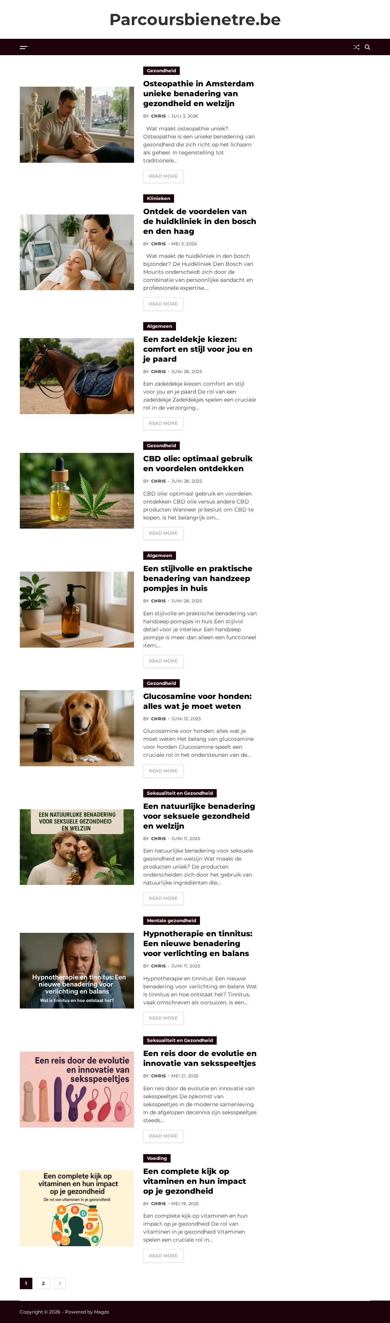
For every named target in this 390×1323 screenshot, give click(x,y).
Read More (163, 176)
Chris (158, 116)
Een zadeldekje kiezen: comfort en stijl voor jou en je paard (198, 349)
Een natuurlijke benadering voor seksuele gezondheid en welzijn (199, 816)
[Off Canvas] (23, 47)
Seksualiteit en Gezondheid (180, 793)
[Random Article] (356, 47)
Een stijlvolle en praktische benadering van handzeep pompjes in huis (198, 578)
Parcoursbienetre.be (195, 19)
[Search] (367, 47)
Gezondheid (161, 70)
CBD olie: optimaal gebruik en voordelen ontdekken (198, 463)
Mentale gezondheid (171, 920)
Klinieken (158, 198)
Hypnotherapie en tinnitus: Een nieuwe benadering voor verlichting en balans (198, 943)
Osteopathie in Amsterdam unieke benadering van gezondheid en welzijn (198, 93)
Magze (101, 1312)
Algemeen (159, 326)
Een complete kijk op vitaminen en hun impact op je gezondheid (194, 1181)
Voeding (157, 1158)
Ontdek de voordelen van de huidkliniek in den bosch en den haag (199, 221)
